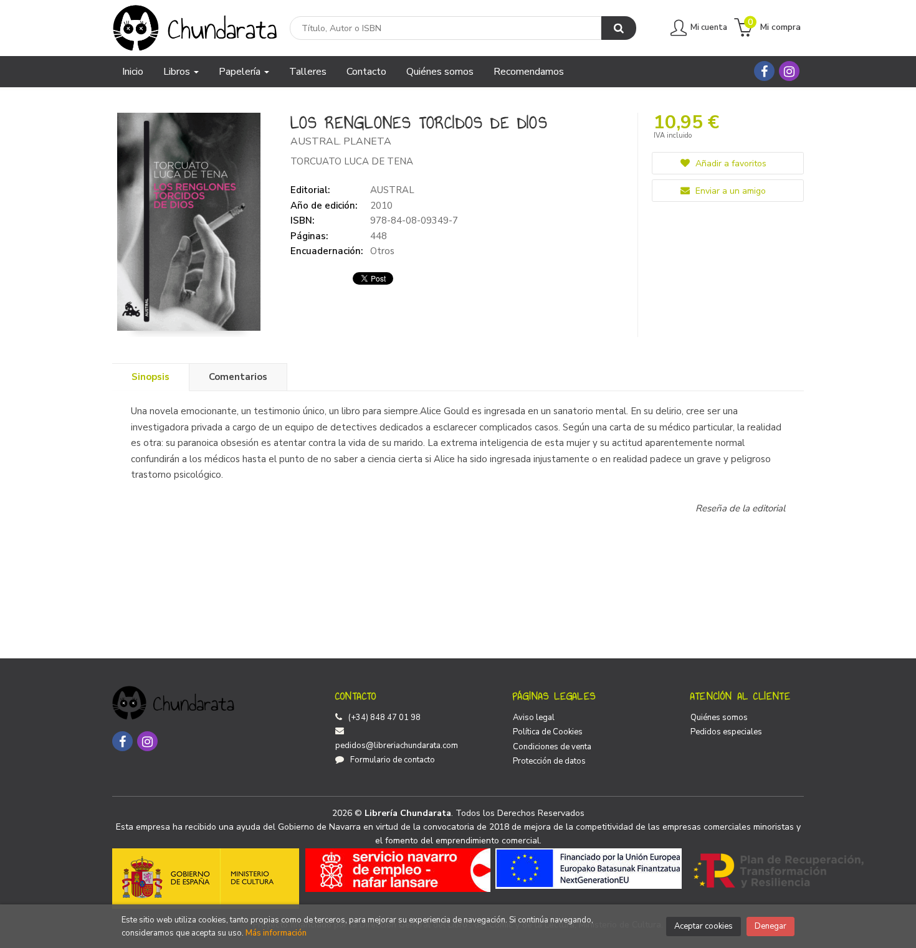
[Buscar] (618, 28)
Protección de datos (549, 761)
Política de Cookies (548, 731)
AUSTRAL (392, 190)
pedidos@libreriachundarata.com (396, 745)
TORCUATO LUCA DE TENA (351, 161)
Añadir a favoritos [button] (729, 163)
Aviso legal (534, 717)
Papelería (241, 71)
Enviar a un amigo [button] (729, 191)
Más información (276, 933)
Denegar (770, 926)
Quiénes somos (719, 717)
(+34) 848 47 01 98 (384, 717)
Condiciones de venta (552, 746)
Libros (178, 71)
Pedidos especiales (726, 731)
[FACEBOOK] (764, 71)
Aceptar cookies (703, 926)
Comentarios (238, 377)
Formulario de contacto (392, 760)
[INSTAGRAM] (789, 71)
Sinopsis (150, 377)
